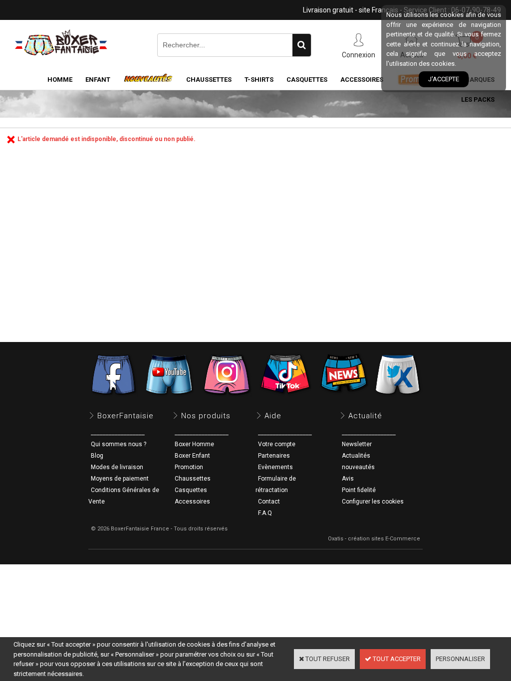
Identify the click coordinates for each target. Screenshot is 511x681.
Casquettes (191, 490)
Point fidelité (359, 490)
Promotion (189, 467)
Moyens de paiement (120, 478)
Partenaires (274, 455)
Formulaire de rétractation (276, 484)
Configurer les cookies (373, 501)
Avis (348, 478)
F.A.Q (265, 513)
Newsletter (357, 444)
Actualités (356, 455)
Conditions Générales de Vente (123, 496)
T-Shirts (259, 79)
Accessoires (192, 501)
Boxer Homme (194, 444)
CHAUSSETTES (209, 79)
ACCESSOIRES (361, 79)
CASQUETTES (306, 79)
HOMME (59, 79)
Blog (97, 455)
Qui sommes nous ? (118, 444)
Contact (269, 501)
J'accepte (443, 79)
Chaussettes (193, 478)
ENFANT (97, 79)
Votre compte (276, 444)
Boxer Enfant (192, 455)
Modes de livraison (117, 467)
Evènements (275, 467)
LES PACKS (478, 99)
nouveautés (358, 467)
